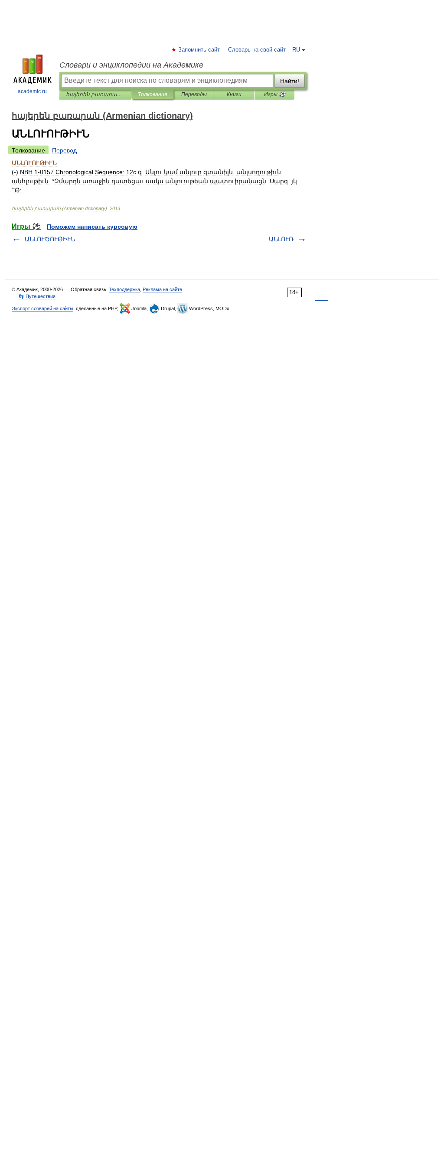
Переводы (194, 94)
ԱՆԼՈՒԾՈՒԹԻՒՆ (50, 239)
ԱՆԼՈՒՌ (281, 239)
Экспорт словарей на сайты (42, 308)
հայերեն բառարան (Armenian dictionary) (95, 94)
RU (296, 50)
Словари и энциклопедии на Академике (131, 65)
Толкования (152, 94)
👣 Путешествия (37, 296)
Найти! (289, 81)
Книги (234, 94)
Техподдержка (124, 289)
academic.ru (32, 91)
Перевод (64, 150)
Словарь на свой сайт (257, 50)
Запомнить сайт (199, 50)
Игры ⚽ (274, 94)
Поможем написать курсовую (92, 226)
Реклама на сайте (162, 289)
